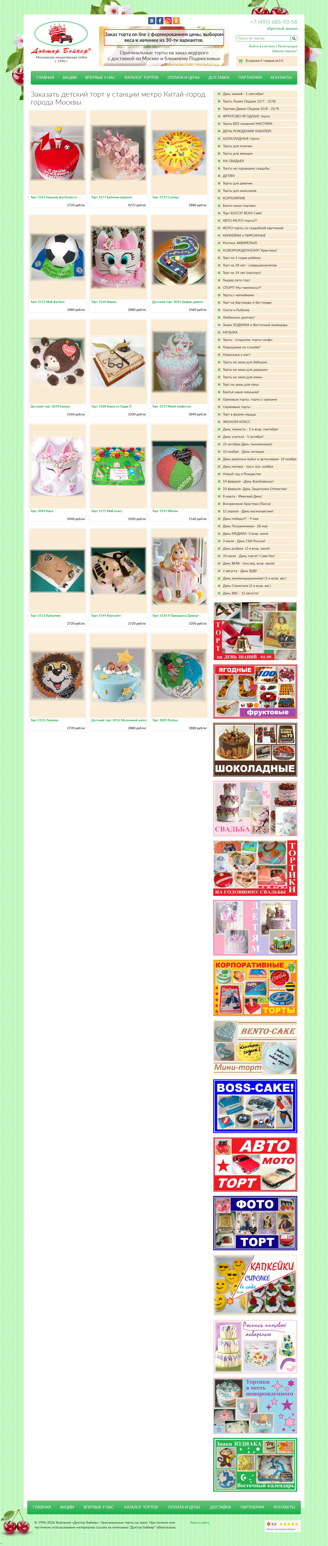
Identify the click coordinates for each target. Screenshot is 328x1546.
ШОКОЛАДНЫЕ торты (241, 138)
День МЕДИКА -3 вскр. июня (245, 533)
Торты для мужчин (237, 146)
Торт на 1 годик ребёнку (242, 258)
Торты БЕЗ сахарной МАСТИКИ (247, 124)
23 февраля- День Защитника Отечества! (255, 489)
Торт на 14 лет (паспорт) (242, 273)
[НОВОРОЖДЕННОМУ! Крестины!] (255, 1406)
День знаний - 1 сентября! (243, 94)
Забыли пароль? (284, 51)
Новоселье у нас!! (236, 355)
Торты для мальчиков (239, 191)
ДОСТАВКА (219, 78)
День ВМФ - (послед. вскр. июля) (248, 563)
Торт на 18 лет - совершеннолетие (250, 265)
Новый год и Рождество (242, 474)
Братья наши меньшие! (241, 392)
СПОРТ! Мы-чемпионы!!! (242, 287)
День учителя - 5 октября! (243, 437)
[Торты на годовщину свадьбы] (255, 868)
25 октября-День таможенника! (247, 444)
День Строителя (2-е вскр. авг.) (247, 586)
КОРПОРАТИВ (234, 198)
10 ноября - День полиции (243, 451)
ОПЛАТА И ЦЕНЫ (184, 78)
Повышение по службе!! (242, 347)
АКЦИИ (70, 78)
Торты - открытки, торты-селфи (247, 340)
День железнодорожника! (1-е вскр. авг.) (254, 578)
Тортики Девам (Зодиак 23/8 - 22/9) (251, 109)
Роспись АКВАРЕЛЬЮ (240, 243)
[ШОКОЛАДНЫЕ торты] (255, 750)
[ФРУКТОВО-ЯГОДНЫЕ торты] (255, 691)
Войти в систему (262, 46)
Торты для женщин (238, 153)
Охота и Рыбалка (236, 310)
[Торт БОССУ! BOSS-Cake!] (255, 1106)
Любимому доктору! (239, 317)
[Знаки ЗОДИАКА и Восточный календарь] (255, 1465)
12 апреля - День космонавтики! (248, 511)
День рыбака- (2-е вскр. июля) (246, 548)
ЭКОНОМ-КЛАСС (236, 422)
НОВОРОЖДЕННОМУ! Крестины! (250, 250)
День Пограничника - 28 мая (245, 526)
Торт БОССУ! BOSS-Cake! (242, 213)
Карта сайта (199, 1522)
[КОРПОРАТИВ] (255, 988)
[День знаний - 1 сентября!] (255, 631)
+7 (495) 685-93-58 (273, 22)
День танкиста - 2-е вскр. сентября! (250, 429)
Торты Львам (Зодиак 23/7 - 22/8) (249, 101)
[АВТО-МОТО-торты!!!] (255, 1164)
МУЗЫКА (230, 332)
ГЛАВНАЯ (45, 78)
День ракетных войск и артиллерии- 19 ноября (260, 459)
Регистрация (287, 46)
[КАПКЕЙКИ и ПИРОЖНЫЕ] (255, 1285)
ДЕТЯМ (229, 176)
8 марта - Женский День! (242, 496)
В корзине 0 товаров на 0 (264, 61)
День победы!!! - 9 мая (240, 519)
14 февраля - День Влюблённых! (248, 481)
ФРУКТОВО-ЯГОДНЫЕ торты (246, 116)
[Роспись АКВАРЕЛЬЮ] (255, 1347)
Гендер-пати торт (236, 280)
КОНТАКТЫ (281, 78)
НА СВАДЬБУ (233, 161)
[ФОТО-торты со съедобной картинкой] (255, 1223)
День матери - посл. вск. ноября (248, 466)
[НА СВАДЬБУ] (255, 808)
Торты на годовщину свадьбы (246, 168)
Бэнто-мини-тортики (239, 205)
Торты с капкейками (238, 295)
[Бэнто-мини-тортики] (255, 1047)
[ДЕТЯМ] (255, 927)
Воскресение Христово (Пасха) (247, 504)
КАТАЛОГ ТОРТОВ (141, 1507)
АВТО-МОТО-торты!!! (240, 220)
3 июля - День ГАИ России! (244, 541)
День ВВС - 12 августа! (241, 593)
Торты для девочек (237, 183)
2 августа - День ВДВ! (240, 571)
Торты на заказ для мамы (242, 377)
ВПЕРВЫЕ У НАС (100, 78)
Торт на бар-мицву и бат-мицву (247, 302)
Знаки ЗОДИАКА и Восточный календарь (255, 325)
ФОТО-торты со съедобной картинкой (253, 228)
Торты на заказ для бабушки (245, 362)
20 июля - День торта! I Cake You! (249, 556)
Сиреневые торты (236, 407)
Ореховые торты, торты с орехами (250, 399)
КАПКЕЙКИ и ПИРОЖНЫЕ (244, 235)
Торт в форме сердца (239, 414)
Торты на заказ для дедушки (245, 369)
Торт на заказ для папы (241, 384)
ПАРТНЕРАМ (250, 78)
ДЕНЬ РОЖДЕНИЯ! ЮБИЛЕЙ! (247, 131)
